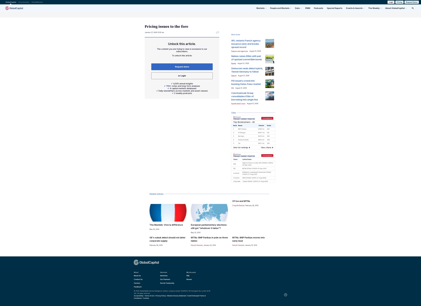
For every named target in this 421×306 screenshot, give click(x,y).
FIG (232, 88)
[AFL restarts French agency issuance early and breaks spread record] (269, 43)
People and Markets (279, 8)
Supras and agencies (239, 51)
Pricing (399, 2)
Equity (233, 63)
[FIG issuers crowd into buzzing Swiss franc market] (269, 83)
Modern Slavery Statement (176, 296)
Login (391, 2)
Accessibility (138, 296)
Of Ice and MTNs (241, 201)
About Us (137, 275)
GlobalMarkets (37, 2)
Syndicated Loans (238, 104)
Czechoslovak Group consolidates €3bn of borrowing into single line (244, 96)
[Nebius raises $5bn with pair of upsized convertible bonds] (269, 59)
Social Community (167, 283)
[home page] (14, 8)
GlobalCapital (10, 2)
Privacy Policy (161, 296)
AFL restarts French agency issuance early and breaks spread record (246, 44)
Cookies (146, 298)
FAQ (187, 275)
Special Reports (334, 8)
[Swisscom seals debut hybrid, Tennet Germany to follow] (269, 71)
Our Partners (165, 279)
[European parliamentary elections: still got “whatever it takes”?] (209, 213)
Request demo (182, 67)
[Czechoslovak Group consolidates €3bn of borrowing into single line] (269, 96)
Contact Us (138, 279)
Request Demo (411, 2)
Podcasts (318, 8)
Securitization (23, 2)
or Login (182, 76)
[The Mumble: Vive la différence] (168, 213)
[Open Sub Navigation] (265, 8)
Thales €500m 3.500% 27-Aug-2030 (255, 181)
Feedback (138, 287)
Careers (137, 283)
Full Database (267, 118)
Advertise (164, 275)
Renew (189, 279)
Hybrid (233, 76)
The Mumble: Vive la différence (166, 225)
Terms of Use (149, 296)
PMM (307, 8)
